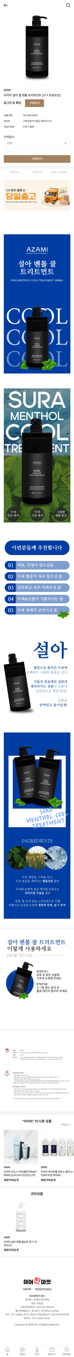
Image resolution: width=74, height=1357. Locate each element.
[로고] (37, 1281)
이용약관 (27, 1289)
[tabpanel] (37, 48)
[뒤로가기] (6, 5)
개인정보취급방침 (43, 1289)
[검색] (68, 5)
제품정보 (15, 172)
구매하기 (34, 103)
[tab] (37, 79)
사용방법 (37, 172)
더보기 (64, 1124)
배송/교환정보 (59, 172)
